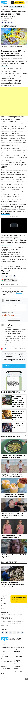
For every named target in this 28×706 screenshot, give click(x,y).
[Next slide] (25, 7)
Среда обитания (5, 668)
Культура (3, 673)
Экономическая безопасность (18, 657)
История (16, 663)
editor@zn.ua (4, 625)
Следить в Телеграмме (15, 366)
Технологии (4, 666)
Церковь (3, 671)
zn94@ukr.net (20, 621)
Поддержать (20, 2)
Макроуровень (5, 654)
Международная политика (5, 650)
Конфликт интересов (19, 654)
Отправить (14, 318)
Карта (2, 608)
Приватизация (5, 658)
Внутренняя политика (7, 647)
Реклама (3, 603)
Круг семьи (17, 666)
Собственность (18, 671)
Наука (2, 663)
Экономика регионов (6, 661)
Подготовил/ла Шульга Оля (9, 284)
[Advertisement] (14, 101)
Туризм (16, 668)
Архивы (3, 598)
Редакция (3, 601)
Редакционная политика (7, 606)
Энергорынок (4, 656)
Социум (16, 661)
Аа (12, 2)
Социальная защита (19, 647)
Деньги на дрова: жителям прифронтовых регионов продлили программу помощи (12, 584)
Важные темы (5, 6)
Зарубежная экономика (17, 650)
